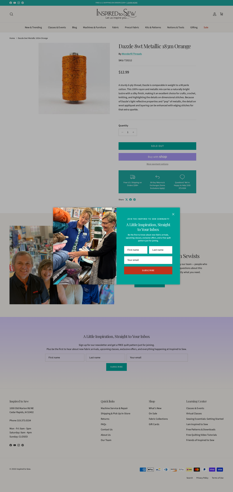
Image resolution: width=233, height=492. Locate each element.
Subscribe (148, 270)
